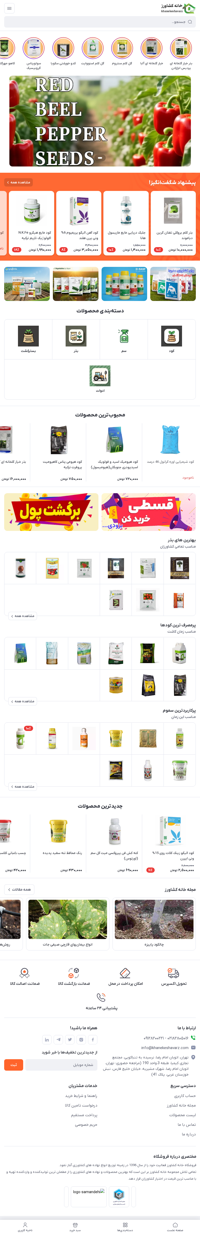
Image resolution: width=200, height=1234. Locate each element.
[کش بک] (51, 512)
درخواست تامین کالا (81, 1105)
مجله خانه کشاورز (181, 1105)
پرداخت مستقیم (84, 1115)
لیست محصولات (182, 1115)
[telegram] (58, 1039)
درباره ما (189, 1134)
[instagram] (81, 1039)
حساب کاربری (185, 1095)
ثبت (13, 1065)
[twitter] (69, 1039)
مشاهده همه (20, 182)
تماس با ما (187, 1124)
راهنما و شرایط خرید (81, 1095)
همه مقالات (21, 889)
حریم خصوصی (86, 1124)
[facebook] (92, 1039)
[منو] (9, 8)
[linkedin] (47, 1039)
